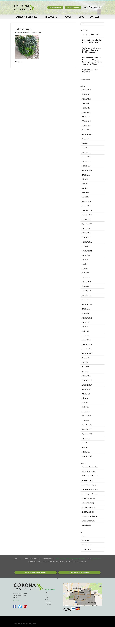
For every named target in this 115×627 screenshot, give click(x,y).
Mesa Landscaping (88, 503)
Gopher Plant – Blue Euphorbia (89, 71)
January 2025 (86, 94)
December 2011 (87, 380)
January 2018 (86, 206)
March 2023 (85, 107)
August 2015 (86, 309)
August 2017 (86, 228)
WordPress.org (86, 549)
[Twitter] (20, 606)
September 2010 (87, 434)
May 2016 (85, 268)
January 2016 (86, 286)
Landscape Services (26, 17)
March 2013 (85, 335)
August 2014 (86, 322)
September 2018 (87, 170)
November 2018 (87, 161)
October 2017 (86, 219)
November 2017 (87, 215)
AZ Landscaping (87, 480)
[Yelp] (25, 606)
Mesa (57, 559)
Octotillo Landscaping (89, 507)
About (68, 17)
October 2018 (86, 166)
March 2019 (85, 148)
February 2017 (86, 233)
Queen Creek (96, 559)
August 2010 (86, 438)
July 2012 (85, 362)
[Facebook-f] (14, 606)
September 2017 (87, 224)
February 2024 (86, 98)
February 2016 (86, 282)
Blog (81, 17)
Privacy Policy (16, 600)
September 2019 (87, 134)
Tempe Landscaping (88, 520)
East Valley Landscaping (89, 494)
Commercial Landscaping (90, 489)
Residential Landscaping (89, 516)
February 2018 (86, 201)
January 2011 (86, 420)
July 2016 (85, 259)
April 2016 (85, 273)
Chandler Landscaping (89, 485)
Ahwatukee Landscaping (89, 467)
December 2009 (87, 456)
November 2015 (87, 295)
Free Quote (51, 17)
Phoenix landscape (88, 511)
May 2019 (85, 143)
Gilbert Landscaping (88, 498)
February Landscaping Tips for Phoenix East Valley (92, 41)
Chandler (69, 559)
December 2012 (87, 344)
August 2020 (86, 116)
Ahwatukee (83, 559)
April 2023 (85, 103)
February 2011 (86, 416)
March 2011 (85, 411)
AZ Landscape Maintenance (91, 476)
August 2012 (86, 358)
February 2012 (86, 376)
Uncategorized (86, 525)
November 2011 (87, 384)
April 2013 (85, 331)
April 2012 (85, 367)
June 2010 (85, 443)
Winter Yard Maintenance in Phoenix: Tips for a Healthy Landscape (92, 50)
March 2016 (85, 277)
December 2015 (87, 291)
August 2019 (86, 139)
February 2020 (86, 121)
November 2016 (87, 241)
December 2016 (87, 237)
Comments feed (87, 545)
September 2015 (87, 304)
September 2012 (87, 353)
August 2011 (86, 393)
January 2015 (86, 313)
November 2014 (87, 317)
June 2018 (85, 183)
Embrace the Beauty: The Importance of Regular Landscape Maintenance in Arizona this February (92, 61)
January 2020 (86, 125)
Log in (84, 536)
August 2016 (86, 255)
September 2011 (87, 389)
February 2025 (86, 90)
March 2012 (85, 371)
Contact (94, 17)
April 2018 (85, 192)
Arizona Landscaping (88, 471)
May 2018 (85, 188)
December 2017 (87, 210)
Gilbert (75, 559)
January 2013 (86, 340)
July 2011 (85, 398)
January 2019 (86, 157)
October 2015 (86, 300)
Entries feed (85, 540)
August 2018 (86, 174)
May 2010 (85, 447)
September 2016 (87, 250)
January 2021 (86, 112)
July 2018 (85, 179)
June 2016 (85, 264)
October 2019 (86, 130)
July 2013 (85, 326)
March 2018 (85, 197)
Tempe (62, 559)
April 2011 (85, 407)
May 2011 (85, 402)
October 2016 (86, 246)
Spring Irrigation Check (90, 34)
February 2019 (86, 152)
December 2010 (87, 425)
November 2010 (87, 429)
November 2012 (87, 349)
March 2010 (85, 451)
